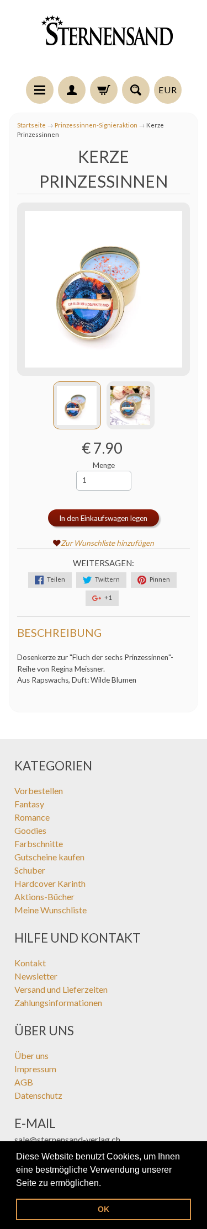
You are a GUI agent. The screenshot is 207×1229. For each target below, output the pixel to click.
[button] (105, 1183)
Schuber (29, 870)
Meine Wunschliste (50, 910)
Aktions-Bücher (44, 896)
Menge (104, 465)
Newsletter (35, 976)
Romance (32, 817)
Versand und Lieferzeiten (61, 989)
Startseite (31, 125)
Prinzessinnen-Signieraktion (96, 125)
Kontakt (30, 962)
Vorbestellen (38, 790)
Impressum (35, 1068)
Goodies (30, 830)
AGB (23, 1082)
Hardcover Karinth (50, 883)
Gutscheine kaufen (49, 857)
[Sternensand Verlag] (104, 40)
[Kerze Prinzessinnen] (77, 405)
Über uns (31, 1055)
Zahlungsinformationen (58, 1002)
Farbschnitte (38, 843)
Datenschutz (38, 1095)
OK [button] (103, 1209)
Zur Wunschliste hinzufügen (107, 543)
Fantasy (29, 804)
